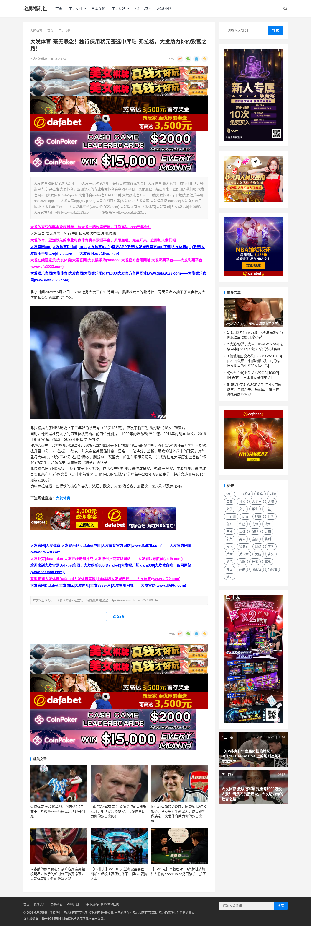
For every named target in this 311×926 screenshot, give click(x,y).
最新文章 (40, 904)
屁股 (258, 516)
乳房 (260, 494)
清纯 (242, 531)
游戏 (255, 531)
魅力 (229, 576)
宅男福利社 (35, 8)
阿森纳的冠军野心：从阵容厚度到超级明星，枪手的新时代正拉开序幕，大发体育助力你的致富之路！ (57, 874)
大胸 (271, 501)
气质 (229, 531)
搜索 (275, 30)
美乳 (271, 546)
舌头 (271, 554)
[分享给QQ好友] (196, 59)
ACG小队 (164, 8)
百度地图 (82, 912)
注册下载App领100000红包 (101, 904)
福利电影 (141, 8)
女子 (242, 509)
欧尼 (268, 524)
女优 (229, 509)
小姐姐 (231, 516)
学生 (255, 509)
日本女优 (98, 8)
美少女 (244, 554)
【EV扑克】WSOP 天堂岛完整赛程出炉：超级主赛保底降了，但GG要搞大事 (119, 874)
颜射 (242, 569)
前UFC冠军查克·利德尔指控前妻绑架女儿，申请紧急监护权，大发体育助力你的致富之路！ (119, 811)
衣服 (242, 561)
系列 (268, 539)
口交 (229, 501)
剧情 (273, 494)
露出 (268, 561)
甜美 (229, 539)
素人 (229, 546)
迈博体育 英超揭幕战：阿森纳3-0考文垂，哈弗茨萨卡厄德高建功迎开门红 (57, 811)
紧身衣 (244, 546)
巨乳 (271, 516)
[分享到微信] (188, 59)
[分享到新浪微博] (180, 59)
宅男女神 (76, 8)
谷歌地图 (94, 912)
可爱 (242, 501)
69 (228, 494)
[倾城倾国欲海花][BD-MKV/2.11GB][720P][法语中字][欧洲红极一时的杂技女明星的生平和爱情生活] (254, 361)
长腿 (255, 561)
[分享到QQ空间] (204, 59)
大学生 (256, 501)
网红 (258, 546)
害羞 (268, 509)
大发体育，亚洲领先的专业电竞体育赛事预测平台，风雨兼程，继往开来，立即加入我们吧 (103, 240)
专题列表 (56, 904)
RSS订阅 (73, 904)
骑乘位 (256, 569)
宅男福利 (119, 8)
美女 (229, 554)
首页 (58, 8)
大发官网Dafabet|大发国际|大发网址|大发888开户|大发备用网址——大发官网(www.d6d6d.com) (108, 585)
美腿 (258, 554)
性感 (242, 524)
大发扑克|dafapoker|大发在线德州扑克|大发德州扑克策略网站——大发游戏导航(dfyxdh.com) (106, 559)
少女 (245, 516)
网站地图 (69, 912)
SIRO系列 (243, 494)
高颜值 (272, 569)
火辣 (268, 531)
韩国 (229, 569)
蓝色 (229, 561)
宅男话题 (64, 30)
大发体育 (63, 498)
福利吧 (43, 59)
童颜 (255, 539)
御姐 (229, 524)
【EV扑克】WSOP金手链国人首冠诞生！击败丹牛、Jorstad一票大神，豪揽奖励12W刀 (255, 389)
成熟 (255, 524)
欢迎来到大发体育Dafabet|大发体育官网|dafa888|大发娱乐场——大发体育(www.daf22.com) (105, 579)
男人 (242, 539)
